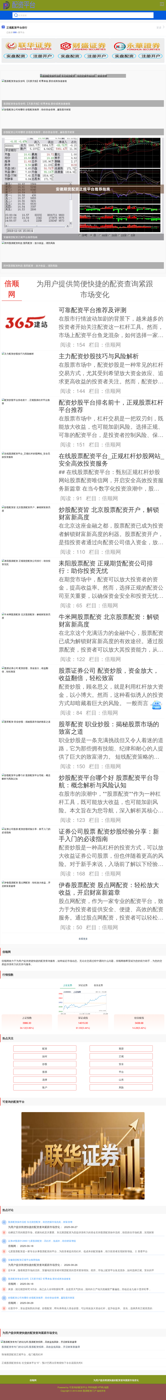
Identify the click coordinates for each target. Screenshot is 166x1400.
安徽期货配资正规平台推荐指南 (20, 237)
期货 (121, 1048)
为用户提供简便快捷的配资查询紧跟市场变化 (116, 1380)
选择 (44, 1079)
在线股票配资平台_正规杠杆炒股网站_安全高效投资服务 (111, 459)
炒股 (44, 1064)
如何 (44, 1056)
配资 (44, 1048)
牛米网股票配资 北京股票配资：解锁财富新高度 (109, 620)
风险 (121, 1087)
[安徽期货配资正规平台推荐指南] (83, 188)
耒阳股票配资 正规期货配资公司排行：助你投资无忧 (106, 566)
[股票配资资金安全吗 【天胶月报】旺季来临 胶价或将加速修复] (83, 92)
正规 (121, 1056)
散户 (44, 1087)
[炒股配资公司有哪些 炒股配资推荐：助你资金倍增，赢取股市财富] (83, 121)
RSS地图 (92, 1387)
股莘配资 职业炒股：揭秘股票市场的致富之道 (109, 727)
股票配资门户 (89, 1390)
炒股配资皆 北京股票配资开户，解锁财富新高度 (109, 513)
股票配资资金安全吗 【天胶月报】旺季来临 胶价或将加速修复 (36, 103)
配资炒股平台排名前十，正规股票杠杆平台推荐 (111, 405)
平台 (121, 1071)
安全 (121, 1064)
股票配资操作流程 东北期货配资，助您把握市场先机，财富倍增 (74, 74)
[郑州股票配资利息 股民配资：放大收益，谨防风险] (83, 254)
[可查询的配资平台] (19, 5)
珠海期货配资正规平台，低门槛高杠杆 (22, 1354)
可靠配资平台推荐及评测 (92, 309)
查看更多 (83, 938)
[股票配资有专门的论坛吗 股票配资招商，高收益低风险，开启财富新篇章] (83, 1341)
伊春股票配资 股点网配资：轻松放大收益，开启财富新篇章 (109, 888)
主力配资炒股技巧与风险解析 (99, 355)
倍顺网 (33, 1380)
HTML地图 (103, 1387)
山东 (121, 1079)
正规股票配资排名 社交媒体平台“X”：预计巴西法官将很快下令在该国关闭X (42, 1362)
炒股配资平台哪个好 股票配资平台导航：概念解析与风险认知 (109, 781)
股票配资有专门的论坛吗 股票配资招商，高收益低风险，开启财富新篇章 (41, 1346)
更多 (159, 27)
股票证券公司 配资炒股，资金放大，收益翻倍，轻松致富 (109, 674)
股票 (44, 1071)
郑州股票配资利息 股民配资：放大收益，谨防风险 (30, 265)
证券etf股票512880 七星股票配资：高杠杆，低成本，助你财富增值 (42, 1240)
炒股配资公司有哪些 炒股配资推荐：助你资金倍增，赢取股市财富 (39, 132)
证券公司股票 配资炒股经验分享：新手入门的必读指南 (109, 834)
